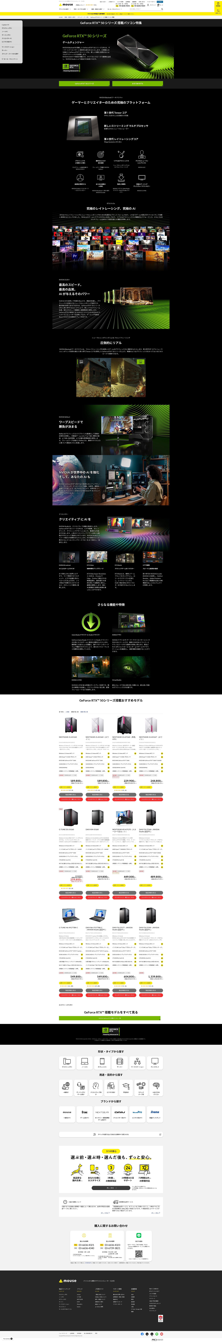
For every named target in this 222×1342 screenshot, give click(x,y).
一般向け (66, 1092)
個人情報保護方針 (88, 1333)
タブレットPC (102, 1067)
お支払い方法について (100, 1297)
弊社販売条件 (88, 1262)
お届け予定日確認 (153, 1301)
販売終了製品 (152, 1306)
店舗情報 (134, 1)
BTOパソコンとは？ (154, 1291)
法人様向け (160, 1)
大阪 (132, 1306)
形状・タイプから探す (80, 9)
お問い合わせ (142, 1)
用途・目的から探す (96, 9)
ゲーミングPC (6, 35)
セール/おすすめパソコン (65, 1309)
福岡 (132, 1311)
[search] (162, 9)
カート (161, 5)
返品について (98, 1304)
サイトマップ (152, 1310)
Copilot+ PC (5, 25)
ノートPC (5, 31)
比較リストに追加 (65, 787)
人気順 (67, 711)
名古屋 (133, 1304)
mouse (78, 1294)
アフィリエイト (153, 1296)
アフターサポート (151, 1)
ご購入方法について (100, 1294)
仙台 (132, 1294)
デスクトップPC (7, 28)
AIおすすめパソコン (156, 1093)
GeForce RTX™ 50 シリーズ (84, 83)
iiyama (78, 1306)
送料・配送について (100, 1299)
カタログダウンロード (155, 1303)
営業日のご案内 (99, 1301)
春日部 (133, 1301)
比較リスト (218, 13)
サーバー (4, 50)
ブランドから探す (64, 9)
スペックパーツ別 (141, 1093)
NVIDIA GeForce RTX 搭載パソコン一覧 (110, 1018)
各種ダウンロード (117, 1301)
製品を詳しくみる (71, 795)
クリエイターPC (7, 38)
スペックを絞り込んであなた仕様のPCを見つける (113, 1134)
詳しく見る (110, 1188)
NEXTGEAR (80, 1299)
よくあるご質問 (99, 1306)
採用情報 (79, 1333)
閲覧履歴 (218, 6)
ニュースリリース (63, 1333)
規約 (96, 1333)
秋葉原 (133, 1297)
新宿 (132, 1299)
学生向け (126, 1092)
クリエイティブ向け (95, 1093)
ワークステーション (8, 47)
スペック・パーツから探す (10, 54)
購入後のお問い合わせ (118, 1294)
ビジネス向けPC (7, 42)
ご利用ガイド (111, 1)
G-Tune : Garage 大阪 (136, 1309)
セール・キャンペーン (114, 9)
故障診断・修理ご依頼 (118, 1297)
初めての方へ (103, 1)
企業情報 (128, 1)
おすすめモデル (137, 83)
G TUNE (79, 1297)
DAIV (78, 1301)
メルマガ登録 (120, 1)
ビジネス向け (111, 1092)
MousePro (79, 1304)
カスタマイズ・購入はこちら (71, 799)
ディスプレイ (155, 1067)
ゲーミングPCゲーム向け (80, 1093)
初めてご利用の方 (153, 1288)
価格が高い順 (84, 711)
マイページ (153, 5)
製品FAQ (115, 1299)
